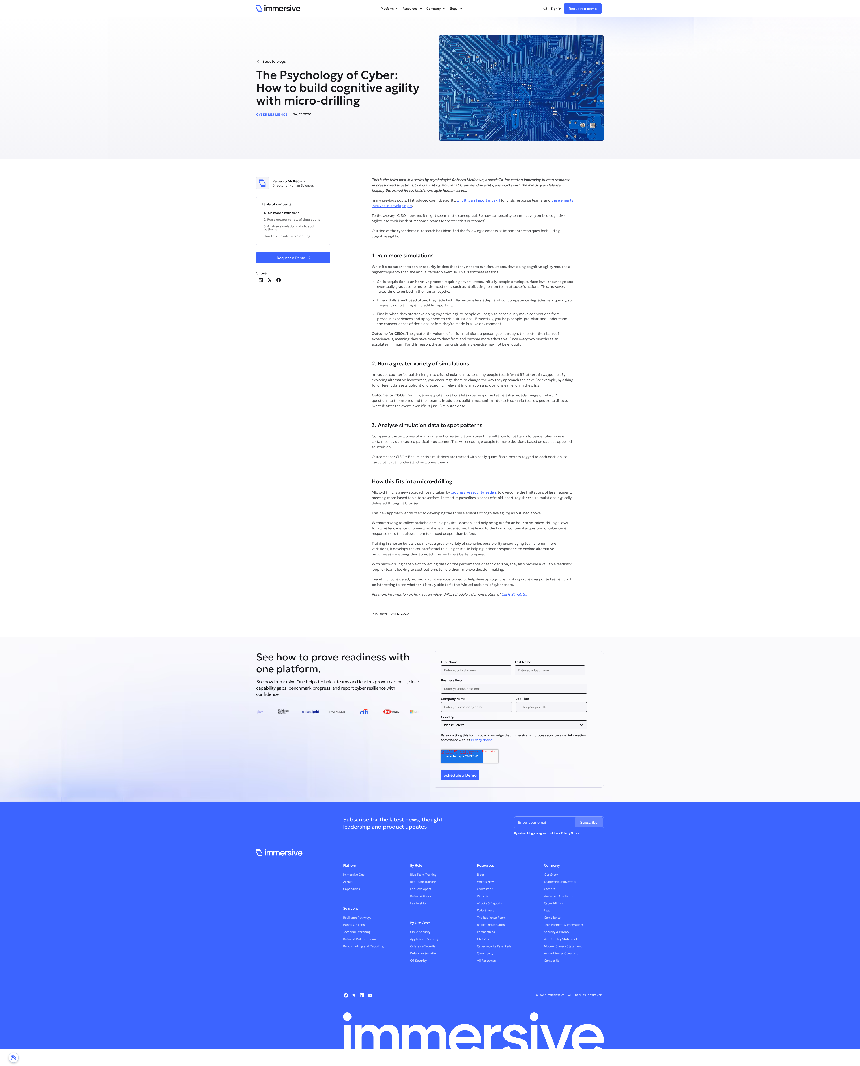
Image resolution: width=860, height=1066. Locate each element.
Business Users (420, 896)
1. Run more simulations (281, 213)
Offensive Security (423, 946)
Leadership (418, 903)
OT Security (418, 961)
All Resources (486, 961)
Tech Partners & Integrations (564, 925)
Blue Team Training (423, 875)
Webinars (483, 896)
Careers (549, 889)
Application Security (424, 939)
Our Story (551, 875)
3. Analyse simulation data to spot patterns (289, 227)
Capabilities (351, 889)
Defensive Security (423, 953)
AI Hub (348, 882)
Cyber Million (553, 903)
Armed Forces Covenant (561, 953)
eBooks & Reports (489, 903)
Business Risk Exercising (359, 939)
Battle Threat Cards (491, 925)
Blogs (481, 875)
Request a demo (583, 8)
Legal (548, 910)
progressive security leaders (474, 492)
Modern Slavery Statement (563, 946)
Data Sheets (485, 910)
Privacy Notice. (482, 740)
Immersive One (354, 875)
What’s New (485, 882)
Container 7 (485, 889)
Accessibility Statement (560, 939)
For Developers (420, 889)
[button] (390, 8)
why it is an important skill (478, 200)
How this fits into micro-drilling (287, 236)
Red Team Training (423, 882)
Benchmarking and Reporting (363, 946)
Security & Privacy (556, 932)
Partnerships (486, 932)
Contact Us (551, 961)
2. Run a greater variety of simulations (292, 219)
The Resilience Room (491, 918)
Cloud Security (420, 932)
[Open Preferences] (14, 1058)
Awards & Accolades (558, 896)
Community (485, 953)
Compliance (552, 918)
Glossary (483, 939)
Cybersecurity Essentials (494, 946)
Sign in (556, 8)
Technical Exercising (356, 932)
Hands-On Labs (354, 925)
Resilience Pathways (357, 918)
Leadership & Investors (560, 882)
